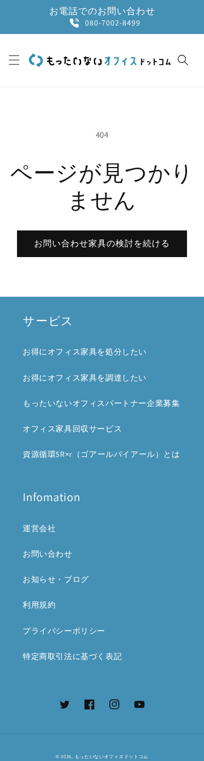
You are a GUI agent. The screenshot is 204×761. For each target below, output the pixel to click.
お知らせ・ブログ (56, 579)
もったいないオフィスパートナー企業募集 (101, 403)
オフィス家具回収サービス (72, 429)
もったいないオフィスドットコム (112, 756)
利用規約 (39, 605)
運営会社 (39, 528)
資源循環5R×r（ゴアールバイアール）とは (101, 454)
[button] (14, 60)
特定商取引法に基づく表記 (72, 656)
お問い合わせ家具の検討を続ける (102, 243)
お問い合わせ (48, 554)
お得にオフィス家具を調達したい (85, 378)
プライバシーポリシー (64, 631)
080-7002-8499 (113, 23)
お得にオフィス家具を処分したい (85, 352)
